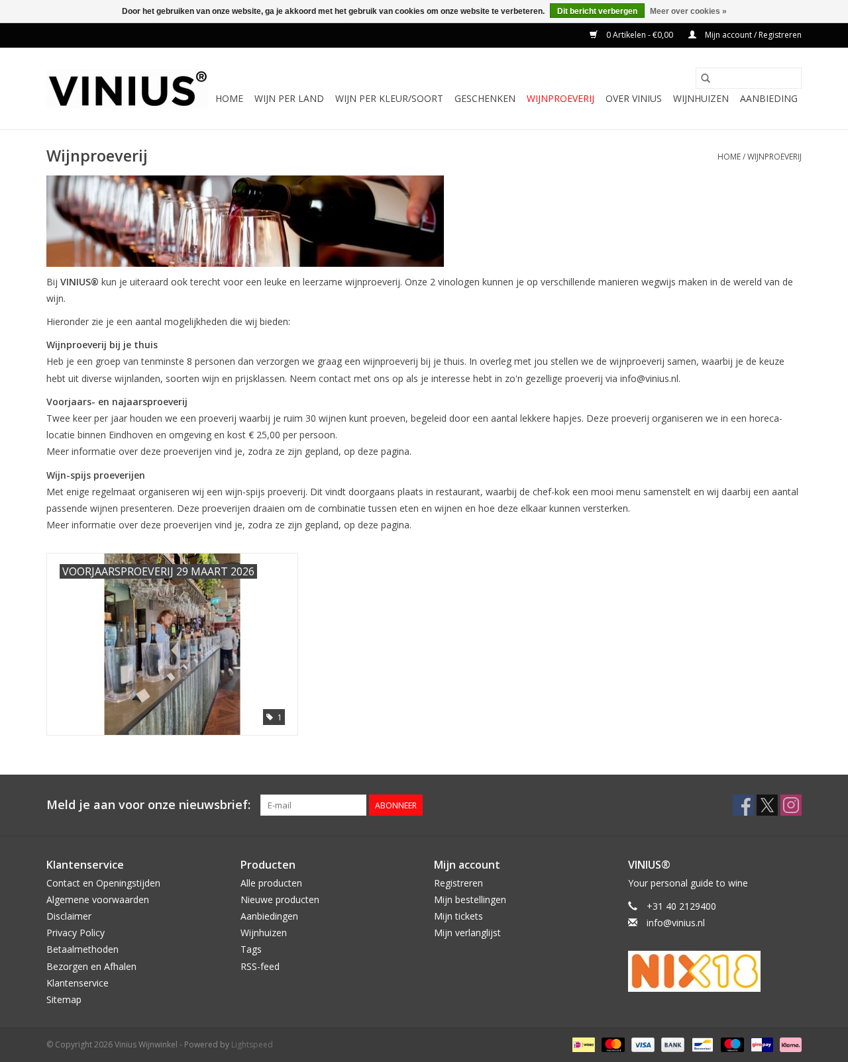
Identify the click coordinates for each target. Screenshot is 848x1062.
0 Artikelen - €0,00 (639, 34)
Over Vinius (634, 98)
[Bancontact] (701, 1043)
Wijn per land (289, 98)
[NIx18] (715, 971)
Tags (251, 949)
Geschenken (484, 98)
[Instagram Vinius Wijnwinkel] (791, 805)
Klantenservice (77, 983)
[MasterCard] (612, 1043)
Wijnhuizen (701, 98)
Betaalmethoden (82, 949)
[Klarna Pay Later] (788, 1043)
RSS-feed (260, 966)
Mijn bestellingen (470, 899)
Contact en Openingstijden (103, 883)
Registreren (458, 883)
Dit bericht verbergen (597, 11)
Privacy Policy (75, 932)
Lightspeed (252, 1044)
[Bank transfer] (671, 1043)
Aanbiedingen (269, 916)
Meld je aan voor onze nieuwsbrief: (148, 805)
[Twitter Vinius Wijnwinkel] (767, 805)
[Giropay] (760, 1043)
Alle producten (271, 883)
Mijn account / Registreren (752, 34)
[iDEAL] (582, 1043)
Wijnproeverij (560, 98)
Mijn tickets (458, 916)
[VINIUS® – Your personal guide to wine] (127, 89)
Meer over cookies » (688, 11)
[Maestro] (731, 1043)
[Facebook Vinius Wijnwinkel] (743, 805)
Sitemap (63, 999)
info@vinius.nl (676, 922)
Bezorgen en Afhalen (91, 966)
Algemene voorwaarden (97, 899)
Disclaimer (68, 916)
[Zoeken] (706, 78)
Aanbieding (769, 98)
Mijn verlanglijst (467, 932)
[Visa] (642, 1043)
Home (229, 98)
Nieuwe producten (279, 899)
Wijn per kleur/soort (389, 98)
